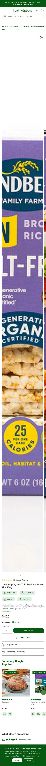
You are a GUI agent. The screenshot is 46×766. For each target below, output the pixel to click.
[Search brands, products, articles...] (5, 16)
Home (4, 26)
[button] (4, 10)
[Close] (44, 746)
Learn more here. (33, 756)
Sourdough (5, 702)
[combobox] (23, 16)
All (9, 26)
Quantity (5, 626)
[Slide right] (25, 575)
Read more (6, 611)
